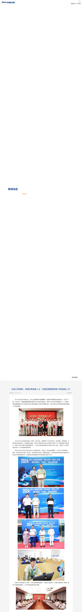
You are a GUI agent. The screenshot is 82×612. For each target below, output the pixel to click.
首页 (12, 193)
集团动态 (24, 193)
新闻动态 (17, 193)
